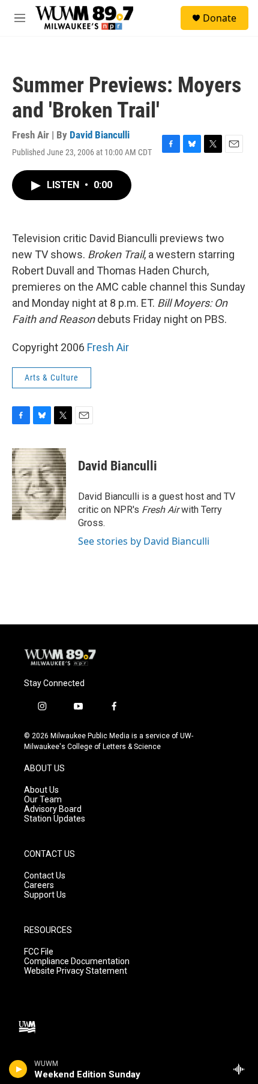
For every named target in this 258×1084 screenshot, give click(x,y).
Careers (39, 885)
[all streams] (242, 1069)
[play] (18, 1069)
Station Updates (54, 818)
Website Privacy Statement (75, 971)
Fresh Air (108, 347)
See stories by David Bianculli (143, 541)
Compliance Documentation (77, 961)
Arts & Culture (52, 377)
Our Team (43, 799)
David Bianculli (100, 135)
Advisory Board (53, 809)
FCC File (38, 951)
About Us (41, 790)
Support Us (45, 894)
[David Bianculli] (39, 484)
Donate (219, 18)
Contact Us (44, 875)
